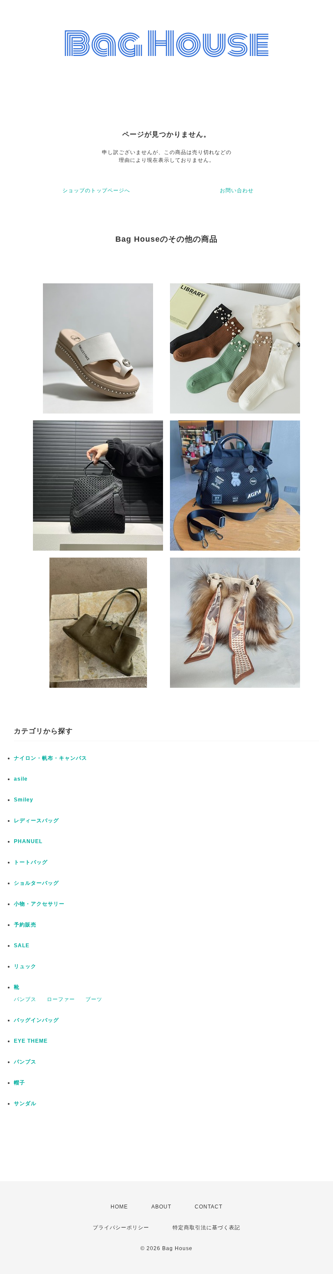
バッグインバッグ (36, 1020)
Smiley (23, 800)
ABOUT (161, 1207)
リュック (25, 966)
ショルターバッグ (36, 883)
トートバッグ (31, 862)
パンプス (25, 999)
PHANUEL (28, 841)
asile (21, 779)
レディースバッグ (36, 821)
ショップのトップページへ (96, 190)
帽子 (19, 1083)
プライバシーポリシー (121, 1228)
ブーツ (93, 999)
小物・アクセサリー (39, 904)
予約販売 (25, 925)
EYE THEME (31, 1041)
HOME (119, 1207)
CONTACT (208, 1207)
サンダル (25, 1103)
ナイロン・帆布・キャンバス (50, 758)
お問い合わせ (237, 190)
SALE (21, 945)
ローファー (61, 999)
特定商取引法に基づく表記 (206, 1228)
